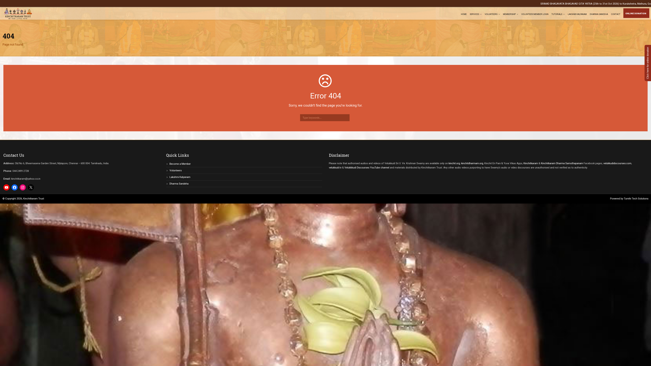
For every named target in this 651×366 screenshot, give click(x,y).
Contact (615, 14)
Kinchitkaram (531, 163)
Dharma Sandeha (599, 14)
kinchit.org (454, 163)
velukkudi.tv (335, 167)
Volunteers (491, 14)
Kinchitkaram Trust (33, 198)
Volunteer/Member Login (534, 14)
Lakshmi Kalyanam (577, 14)
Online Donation (635, 13)
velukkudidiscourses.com (617, 163)
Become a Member (180, 163)
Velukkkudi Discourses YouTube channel (366, 167)
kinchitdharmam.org (472, 163)
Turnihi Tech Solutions (636, 198)
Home (464, 14)
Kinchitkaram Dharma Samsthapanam (562, 163)
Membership (509, 14)
